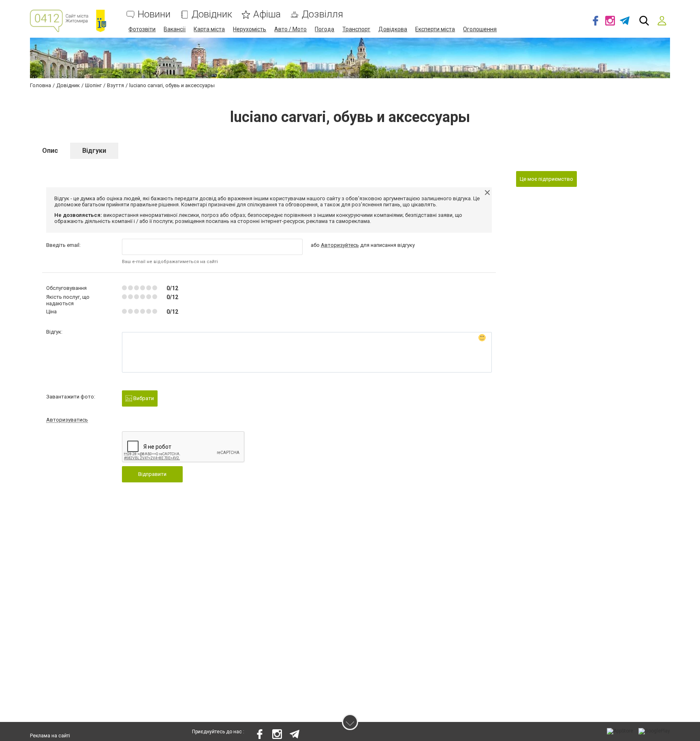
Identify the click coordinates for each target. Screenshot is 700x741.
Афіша (267, 14)
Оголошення (480, 29)
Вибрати (143, 398)
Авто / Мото (290, 29)
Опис (50, 150)
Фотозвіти (142, 29)
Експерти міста (435, 29)
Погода (324, 29)
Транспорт (356, 29)
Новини (154, 14)
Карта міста (209, 29)
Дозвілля (322, 14)
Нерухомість (249, 29)
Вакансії (175, 29)
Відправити (152, 474)
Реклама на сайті (50, 736)
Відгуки (94, 150)
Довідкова (392, 29)
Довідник (212, 14)
